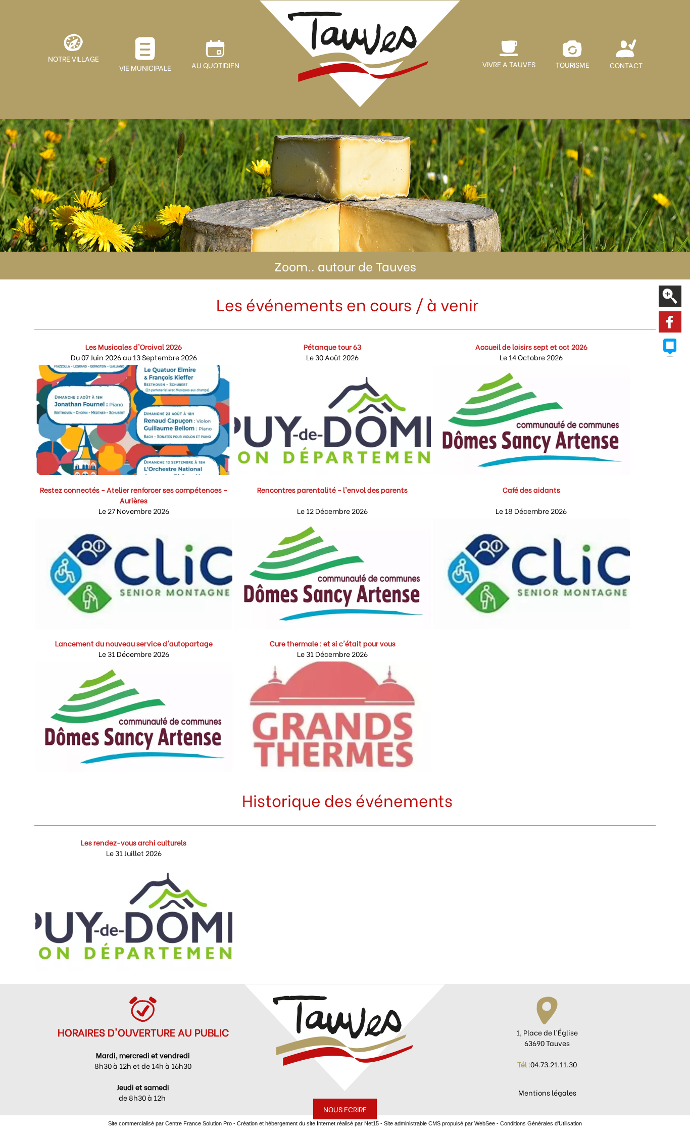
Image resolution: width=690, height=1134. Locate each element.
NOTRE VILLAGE (73, 58)
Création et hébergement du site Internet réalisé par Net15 (308, 1123)
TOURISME (572, 64)
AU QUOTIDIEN (215, 65)
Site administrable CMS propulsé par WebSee (439, 1123)
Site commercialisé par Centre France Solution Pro (170, 1123)
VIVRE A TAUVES (508, 64)
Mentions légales (547, 1092)
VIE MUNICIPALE (145, 67)
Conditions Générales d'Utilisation (541, 1123)
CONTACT (626, 65)
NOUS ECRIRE (345, 1109)
